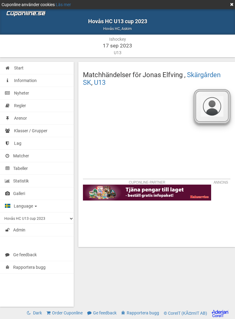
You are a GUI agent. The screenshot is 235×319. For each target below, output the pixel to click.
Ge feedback (25, 254)
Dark (37, 312)
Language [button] (24, 206)
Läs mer (63, 4)
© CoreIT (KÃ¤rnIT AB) (186, 313)
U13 (100, 82)
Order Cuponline (67, 312)
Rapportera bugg (29, 267)
